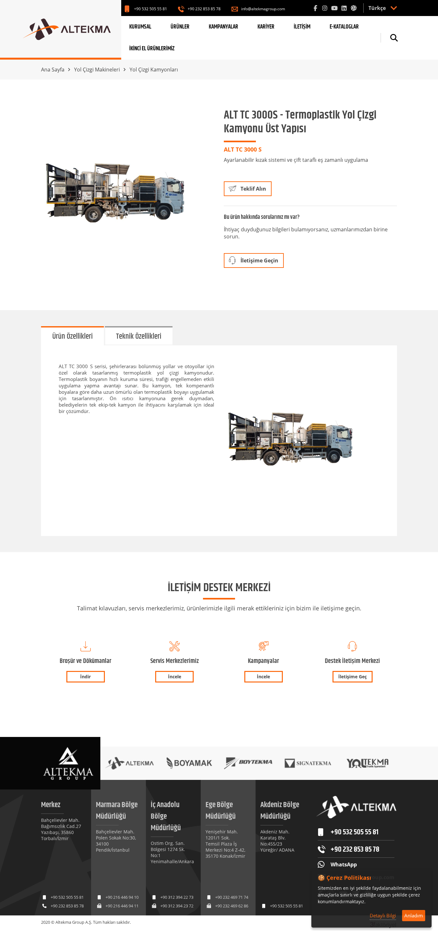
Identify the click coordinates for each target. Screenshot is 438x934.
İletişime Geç (352, 677)
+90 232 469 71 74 (231, 897)
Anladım (413, 915)
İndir (85, 677)
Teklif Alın (253, 188)
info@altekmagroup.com (263, 9)
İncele (174, 677)
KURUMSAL (140, 26)
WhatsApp (344, 864)
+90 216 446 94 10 (122, 897)
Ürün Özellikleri (72, 336)
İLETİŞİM (302, 26)
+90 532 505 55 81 (150, 9)
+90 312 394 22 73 (176, 897)
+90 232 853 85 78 (204, 9)
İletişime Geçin (259, 260)
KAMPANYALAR (223, 26)
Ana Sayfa (52, 69)
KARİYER (265, 26)
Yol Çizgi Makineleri (97, 69)
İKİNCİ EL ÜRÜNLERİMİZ (151, 48)
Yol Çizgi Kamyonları (154, 69)
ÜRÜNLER (180, 26)
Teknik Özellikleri (138, 336)
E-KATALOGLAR (344, 26)
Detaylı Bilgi (383, 915)
